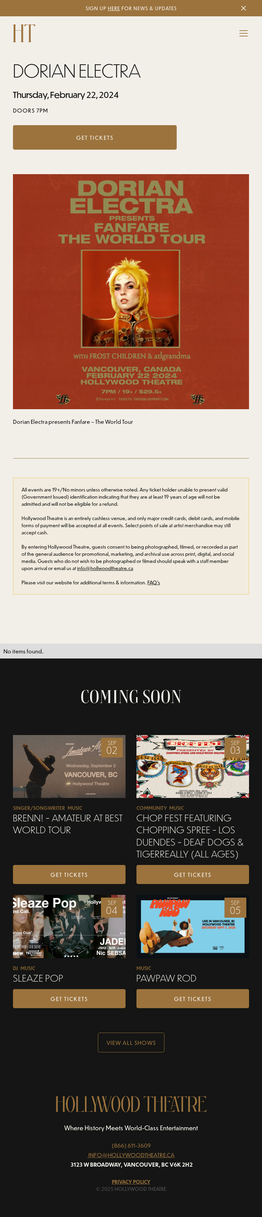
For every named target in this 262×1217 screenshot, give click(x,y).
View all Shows (131, 1042)
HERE (114, 8)
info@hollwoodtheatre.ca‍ (105, 568)
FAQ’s (153, 582)
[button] (242, 33)
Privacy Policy (131, 1182)
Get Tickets (69, 874)
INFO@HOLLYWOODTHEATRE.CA (131, 1154)
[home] (24, 33)
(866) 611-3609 (131, 1145)
